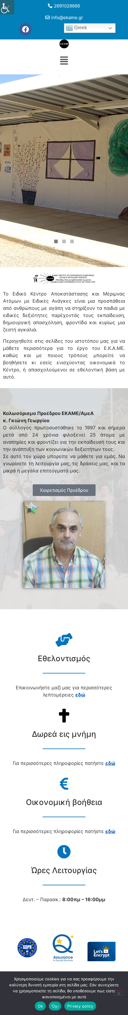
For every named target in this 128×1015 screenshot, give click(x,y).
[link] (80, 695)
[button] (64, 60)
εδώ (110, 763)
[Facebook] (25, 29)
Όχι (55, 1006)
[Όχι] (118, 993)
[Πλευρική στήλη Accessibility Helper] (7, 7)
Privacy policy (80, 1006)
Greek (80, 27)
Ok (40, 1006)
